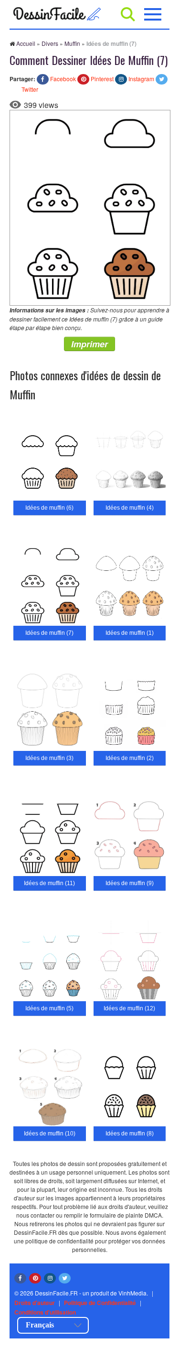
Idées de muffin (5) (49, 1008)
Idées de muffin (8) (129, 1133)
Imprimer (89, 344)
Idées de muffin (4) (129, 507)
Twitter (29, 89)
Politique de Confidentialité (100, 1302)
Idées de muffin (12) (129, 1008)
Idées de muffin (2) (129, 758)
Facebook (63, 79)
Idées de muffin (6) (49, 507)
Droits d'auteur (34, 1302)
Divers (50, 43)
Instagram (141, 79)
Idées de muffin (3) (49, 758)
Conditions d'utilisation (45, 1312)
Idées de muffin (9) (129, 883)
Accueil (25, 43)
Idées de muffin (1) (129, 633)
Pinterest (102, 79)
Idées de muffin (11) (49, 883)
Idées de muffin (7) (49, 633)
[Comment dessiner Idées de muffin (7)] (90, 207)
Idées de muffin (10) (49, 1133)
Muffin (72, 43)
